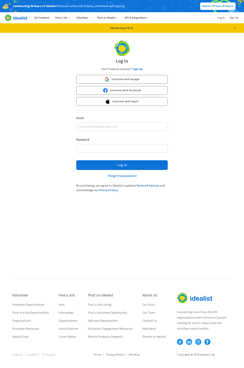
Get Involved (41, 18)
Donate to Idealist (154, 337)
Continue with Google (126, 79)
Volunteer (82, 18)
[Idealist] (16, 17)
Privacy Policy (108, 190)
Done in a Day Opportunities (30, 313)
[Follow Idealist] (180, 342)
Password (82, 140)
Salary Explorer (68, 329)
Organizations (21, 321)
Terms (97, 355)
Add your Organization (102, 321)
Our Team (148, 313)
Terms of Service (147, 186)
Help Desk (149, 329)
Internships (66, 313)
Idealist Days (20, 337)
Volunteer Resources (25, 329)
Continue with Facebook (125, 90)
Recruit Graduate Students (105, 337)
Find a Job (61, 18)
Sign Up (234, 18)
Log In (221, 18)
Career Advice (67, 337)
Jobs (62, 305)
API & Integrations (136, 18)
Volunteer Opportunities (28, 305)
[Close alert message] (234, 28)
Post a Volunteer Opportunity (107, 313)
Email (80, 118)
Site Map (134, 355)
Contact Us (149, 321)
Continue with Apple (125, 101)
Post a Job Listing (100, 305)
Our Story (148, 305)
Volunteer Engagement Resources (110, 329)
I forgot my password (122, 176)
